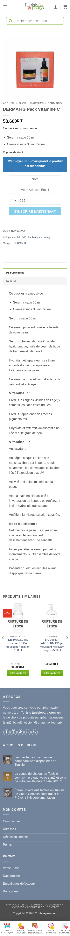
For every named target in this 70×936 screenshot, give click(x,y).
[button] (5, 6)
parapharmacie (47, 707)
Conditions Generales (28, 907)
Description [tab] (15, 272)
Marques (37, 103)
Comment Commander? (47, 904)
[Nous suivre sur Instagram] (13, 732)
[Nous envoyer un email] (27, 732)
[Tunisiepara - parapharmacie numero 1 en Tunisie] (34, 7)
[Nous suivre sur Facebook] (6, 732)
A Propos (12, 904)
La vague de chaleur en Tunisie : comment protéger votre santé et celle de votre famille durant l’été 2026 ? (40, 777)
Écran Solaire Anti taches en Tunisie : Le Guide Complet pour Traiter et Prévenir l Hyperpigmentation (40, 794)
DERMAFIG (54, 103)
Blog (25, 904)
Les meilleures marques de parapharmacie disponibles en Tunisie (35, 761)
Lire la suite (18, 673)
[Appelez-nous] (34, 732)
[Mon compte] (55, 7)
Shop (22, 103)
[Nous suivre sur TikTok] (20, 732)
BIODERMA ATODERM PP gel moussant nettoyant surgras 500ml (52, 645)
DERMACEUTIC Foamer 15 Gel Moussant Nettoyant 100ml (18, 645)
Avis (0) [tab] (11, 280)
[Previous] (3, 645)
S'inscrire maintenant (35, 211)
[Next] (67, 645)
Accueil (9, 103)
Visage (47, 237)
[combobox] (17, 201)
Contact (53, 907)
